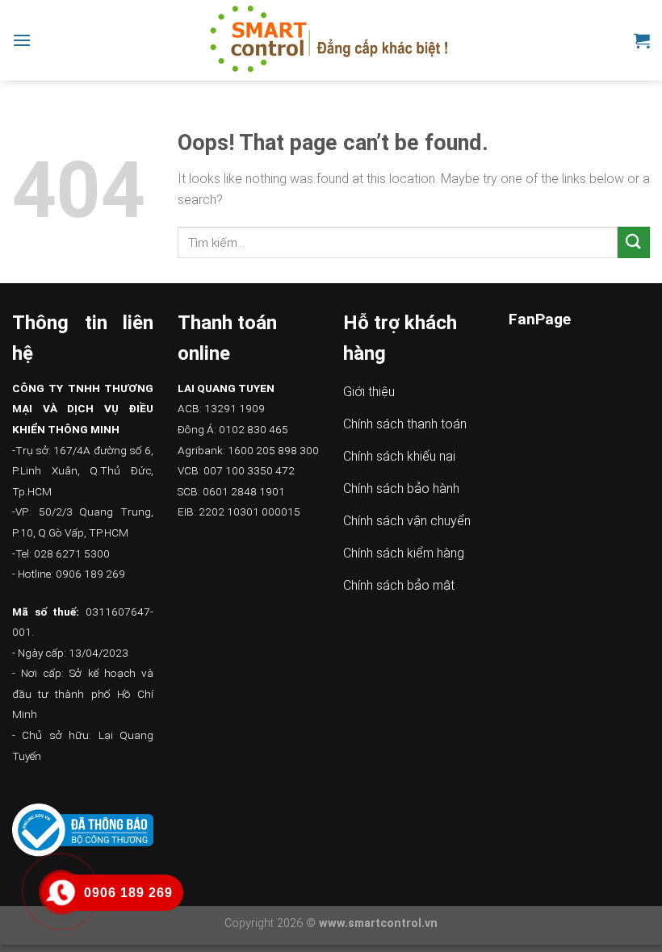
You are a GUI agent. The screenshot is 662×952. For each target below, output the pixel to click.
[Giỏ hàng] (642, 40)
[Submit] (634, 242)
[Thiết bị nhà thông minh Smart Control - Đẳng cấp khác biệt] (331, 40)
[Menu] (21, 40)
